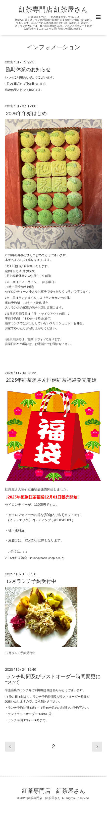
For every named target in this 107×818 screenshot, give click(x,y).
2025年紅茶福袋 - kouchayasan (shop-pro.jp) (34, 558)
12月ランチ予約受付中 (31, 581)
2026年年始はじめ (26, 113)
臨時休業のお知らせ (28, 69)
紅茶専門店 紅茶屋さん (53, 9)
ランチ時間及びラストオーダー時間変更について (53, 679)
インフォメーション (53, 47)
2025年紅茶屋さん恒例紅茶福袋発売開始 (51, 380)
